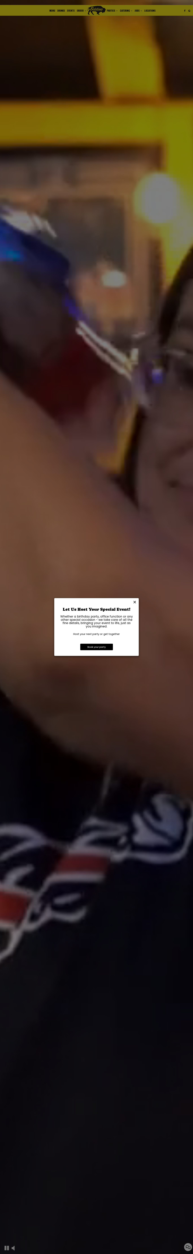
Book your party (96, 647)
